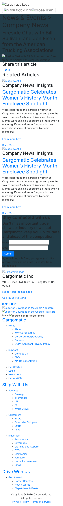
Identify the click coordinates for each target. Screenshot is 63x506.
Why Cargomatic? (25, 332)
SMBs (18, 425)
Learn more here (11, 139)
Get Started (15, 367)
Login (11, 370)
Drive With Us (16, 471)
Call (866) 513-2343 (14, 297)
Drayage (19, 394)
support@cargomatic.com (17, 291)
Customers (14, 414)
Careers (19, 340)
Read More (8, 145)
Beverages (21, 442)
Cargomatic (14, 319)
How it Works (22, 484)
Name (5, 242)
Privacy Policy (20, 501)
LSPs (17, 429)
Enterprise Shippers (26, 422)
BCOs (18, 418)
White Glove (22, 408)
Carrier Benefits (24, 481)
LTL (17, 401)
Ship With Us (15, 384)
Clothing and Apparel (27, 446)
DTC (17, 450)
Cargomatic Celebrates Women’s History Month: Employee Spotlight (30, 98)
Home (11, 325)
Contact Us (21, 353)
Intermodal (21, 397)
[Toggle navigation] (29, 10)
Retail (18, 464)
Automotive (21, 439)
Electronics (21, 453)
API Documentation (26, 360)
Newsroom (14, 374)
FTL (17, 405)
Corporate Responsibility (29, 336)
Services (13, 390)
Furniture (20, 457)
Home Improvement (26, 461)
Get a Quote (15, 378)
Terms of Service (41, 501)
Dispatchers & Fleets (26, 488)
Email (5, 247)
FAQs (17, 357)
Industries (14, 435)
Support (13, 349)
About (18, 329)
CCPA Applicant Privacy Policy (32, 343)
